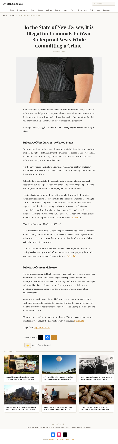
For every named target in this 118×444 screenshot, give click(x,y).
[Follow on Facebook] (53, 434)
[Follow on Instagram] (59, 434)
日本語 (29, 427)
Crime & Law (82, 10)
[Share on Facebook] (47, 337)
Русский (88, 427)
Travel (73, 10)
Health (65, 10)
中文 (62, 427)
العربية (67, 427)
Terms (67, 439)
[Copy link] (54, 337)
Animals (49, 10)
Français (42, 427)
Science (11, 10)
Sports (57, 10)
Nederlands (81, 427)
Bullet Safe (75, 217)
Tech (91, 10)
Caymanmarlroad (42, 327)
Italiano (73, 427)
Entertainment (22, 10)
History (32, 10)
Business (106, 10)
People (40, 10)
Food (98, 10)
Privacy (72, 439)
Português (56, 427)
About (61, 439)
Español (35, 427)
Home (5, 15)
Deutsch (49, 427)
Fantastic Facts (53, 439)
